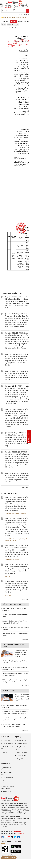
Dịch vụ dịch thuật (22, 752)
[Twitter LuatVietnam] (15, 837)
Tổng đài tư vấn (21, 759)
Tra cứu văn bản (21, 740)
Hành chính (8, 513)
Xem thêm (25, 487)
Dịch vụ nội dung (21, 755)
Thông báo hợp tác (8, 791)
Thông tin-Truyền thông (18, 538)
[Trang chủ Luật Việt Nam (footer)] (15, 798)
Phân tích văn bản (22, 743)
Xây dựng (7, 576)
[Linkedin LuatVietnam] (18, 837)
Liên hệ (5, 752)
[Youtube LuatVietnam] (9, 837)
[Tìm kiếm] (27, 11)
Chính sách (16, 559)
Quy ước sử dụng (8, 777)
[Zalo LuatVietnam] (6, 837)
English (22, 5)
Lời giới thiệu (6, 740)
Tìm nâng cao (25, 14)
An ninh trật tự (9, 595)
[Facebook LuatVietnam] (2, 837)
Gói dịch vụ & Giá (14, 5)
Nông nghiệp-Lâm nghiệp (19, 513)
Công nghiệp (8, 559)
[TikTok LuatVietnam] (12, 837)
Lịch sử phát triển (8, 743)
